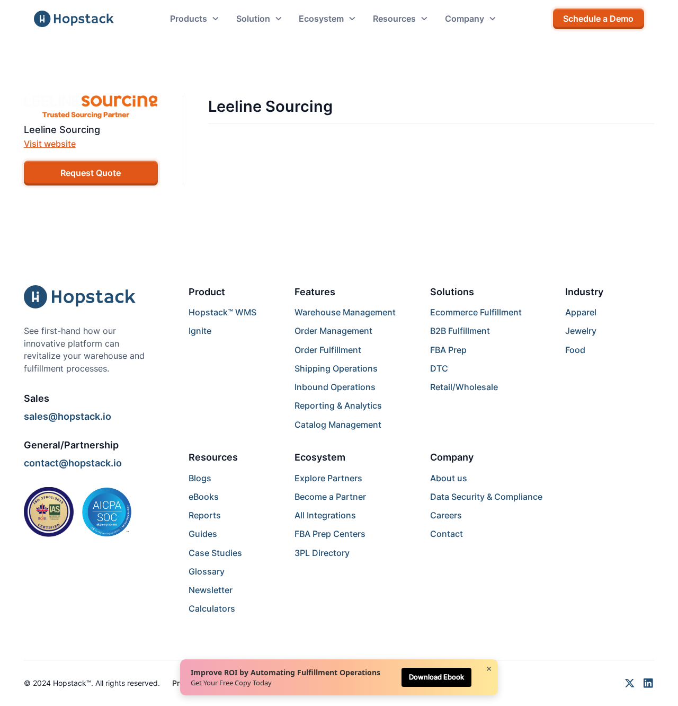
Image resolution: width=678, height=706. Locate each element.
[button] (195, 19)
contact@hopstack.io (73, 463)
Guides (203, 534)
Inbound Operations (335, 387)
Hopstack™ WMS (222, 312)
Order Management (333, 331)
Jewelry (580, 331)
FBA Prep (448, 350)
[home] (74, 19)
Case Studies (215, 553)
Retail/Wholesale (464, 387)
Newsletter (211, 590)
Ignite (200, 331)
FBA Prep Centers (330, 534)
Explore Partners (328, 478)
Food (575, 350)
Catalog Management (338, 425)
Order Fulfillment (328, 350)
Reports (205, 515)
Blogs (200, 478)
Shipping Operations (336, 369)
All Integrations (325, 515)
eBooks (204, 497)
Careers (446, 515)
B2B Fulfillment (460, 331)
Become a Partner (330, 497)
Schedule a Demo (598, 19)
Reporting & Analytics (338, 406)
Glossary (207, 572)
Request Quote (90, 173)
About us (448, 478)
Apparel (580, 312)
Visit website (50, 144)
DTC (439, 369)
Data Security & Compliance (486, 497)
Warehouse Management (345, 312)
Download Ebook (436, 677)
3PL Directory (322, 553)
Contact (446, 534)
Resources (213, 457)
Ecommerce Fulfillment (476, 312)
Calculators (212, 609)
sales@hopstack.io (67, 416)
